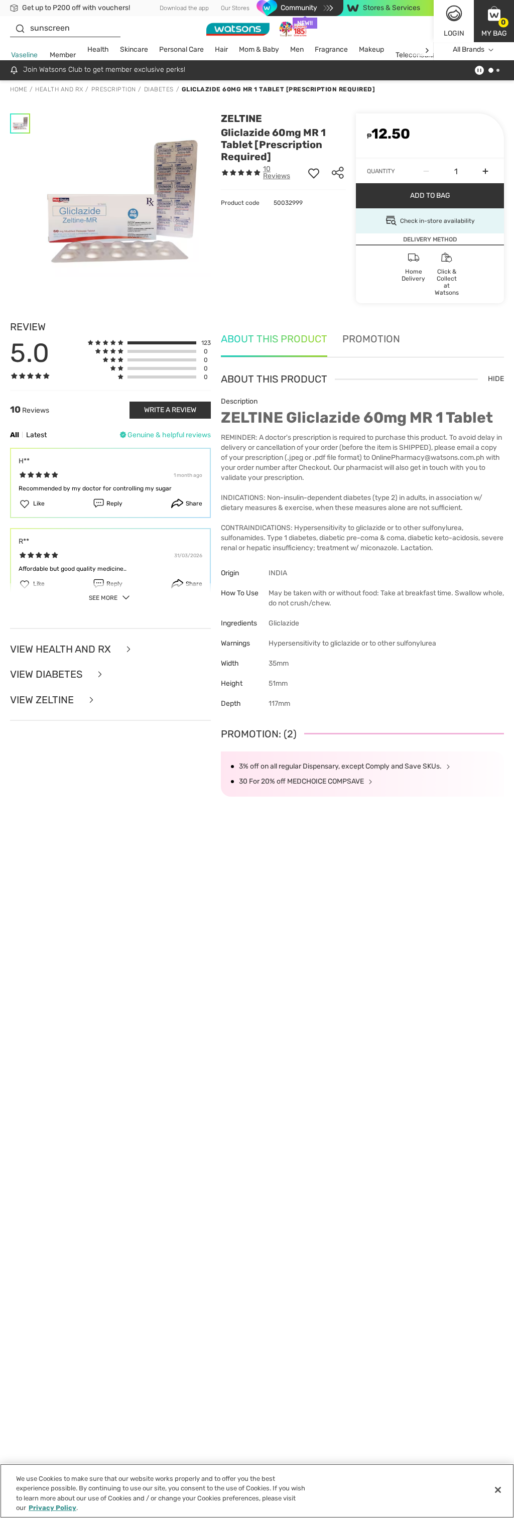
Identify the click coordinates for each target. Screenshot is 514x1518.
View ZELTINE (43, 700)
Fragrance (331, 49)
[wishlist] (313, 172)
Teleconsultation (422, 55)
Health (98, 49)
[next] (427, 50)
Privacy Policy (52, 1507)
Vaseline (24, 55)
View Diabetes (47, 674)
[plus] (485, 171)
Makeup (371, 49)
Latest (36, 435)
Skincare (134, 49)
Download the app (184, 8)
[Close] (498, 1490)
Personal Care (181, 49)
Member (63, 55)
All (14, 435)
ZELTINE (241, 118)
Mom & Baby (259, 49)
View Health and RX (61, 649)
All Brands (468, 49)
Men (297, 49)
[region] (257, 1491)
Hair (221, 49)
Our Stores (235, 8)
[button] (494, 21)
